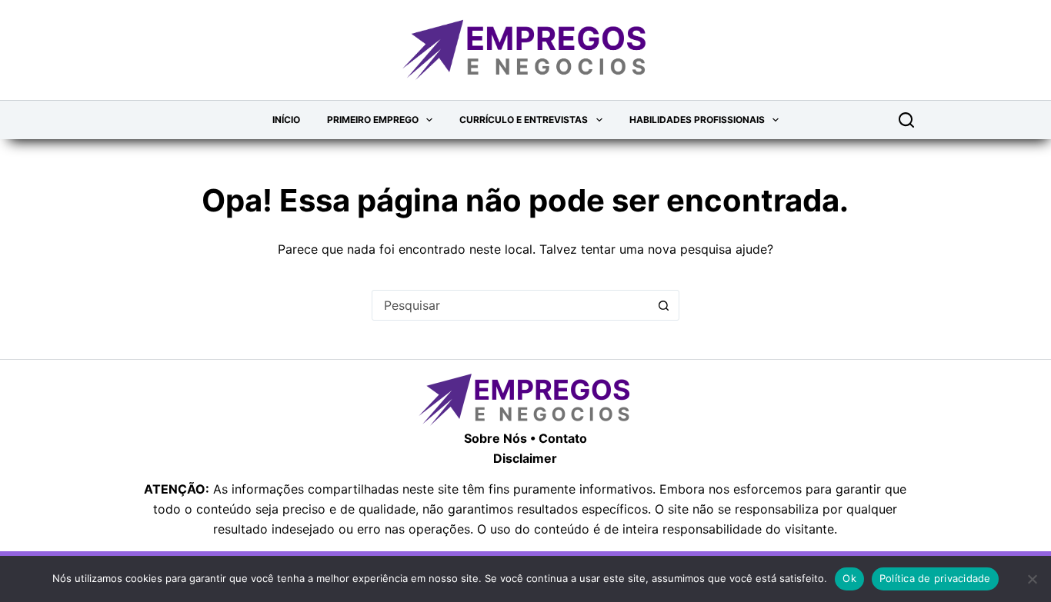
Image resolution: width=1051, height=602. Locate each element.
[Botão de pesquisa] (664, 305)
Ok (849, 578)
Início (286, 119)
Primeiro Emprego (373, 119)
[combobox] (510, 305)
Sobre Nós (495, 438)
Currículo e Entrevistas (523, 119)
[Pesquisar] (906, 120)
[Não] (1031, 579)
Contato (563, 438)
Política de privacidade (935, 578)
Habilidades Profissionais (697, 119)
